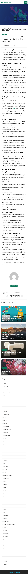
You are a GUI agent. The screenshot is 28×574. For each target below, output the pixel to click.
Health (4, 463)
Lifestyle (5, 484)
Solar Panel (5, 536)
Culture (5, 420)
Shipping (5, 530)
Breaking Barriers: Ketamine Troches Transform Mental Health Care (11, 352)
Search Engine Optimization (9, 524)
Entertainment (6, 435)
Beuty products (6, 392)
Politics (5, 518)
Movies (5, 506)
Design (5, 423)
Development (6, 426)
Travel (4, 552)
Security (5, 527)
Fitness (5, 447)
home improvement (7, 475)
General (5, 460)
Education (5, 432)
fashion (5, 438)
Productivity (6, 521)
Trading (5, 548)
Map (4, 496)
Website (5, 561)
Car (4, 405)
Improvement (6, 478)
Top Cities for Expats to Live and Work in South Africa (12, 335)
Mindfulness (6, 499)
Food (4, 450)
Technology (6, 545)
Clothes (5, 411)
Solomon (14, 108)
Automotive (6, 389)
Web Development (7, 558)
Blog (4, 398)
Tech (4, 542)
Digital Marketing (7, 429)
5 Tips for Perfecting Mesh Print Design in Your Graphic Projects (13, 370)
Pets (4, 512)
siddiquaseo (6, 45)
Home (4, 472)
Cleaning (5, 408)
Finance (5, 444)
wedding (5, 564)
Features (5, 441)
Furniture (5, 454)
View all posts (14, 285)
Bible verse (5, 395)
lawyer (4, 481)
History (5, 469)
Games (4, 457)
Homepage (4, 28)
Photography (6, 515)
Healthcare (5, 466)
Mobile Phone (6, 503)
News (4, 509)
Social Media (6, 533)
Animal (4, 383)
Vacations (5, 555)
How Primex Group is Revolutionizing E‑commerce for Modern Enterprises (11, 317)
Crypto (5, 417)
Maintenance (6, 493)
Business (9, 28)
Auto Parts (5, 386)
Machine (5, 490)
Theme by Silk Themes (14, 572)
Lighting (5, 487)
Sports (4, 539)
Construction (6, 414)
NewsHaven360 (6, 2)
